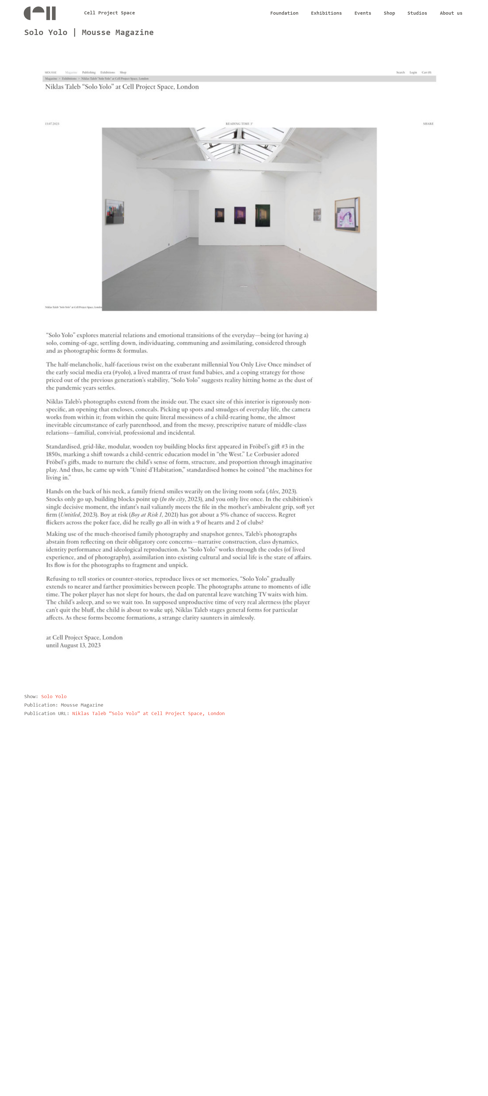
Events (362, 13)
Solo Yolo (54, 697)
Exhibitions (326, 13)
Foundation (284, 13)
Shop (389, 13)
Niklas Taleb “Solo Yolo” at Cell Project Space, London (148, 713)
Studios (417, 13)
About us (451, 13)
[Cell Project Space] (49, 14)
